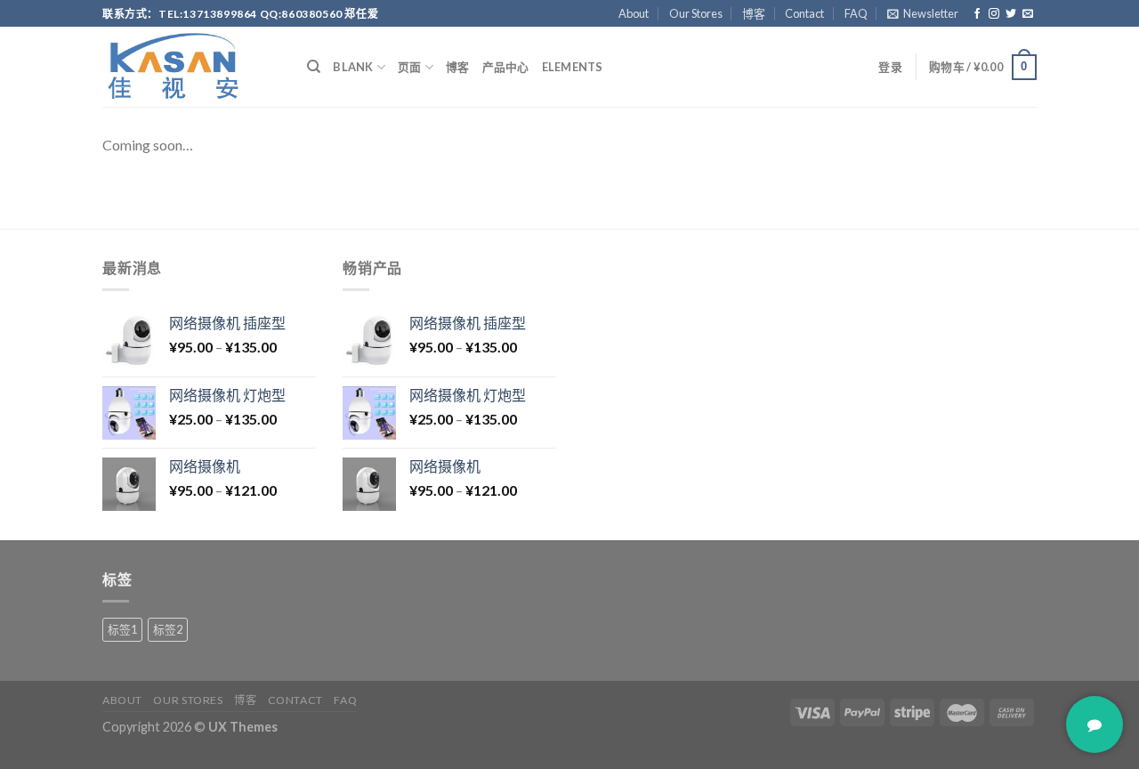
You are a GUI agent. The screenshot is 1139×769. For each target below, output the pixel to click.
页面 (410, 67)
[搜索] (313, 67)
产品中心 (505, 67)
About (633, 13)
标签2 (167, 629)
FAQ (856, 13)
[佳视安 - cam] (191, 67)
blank (353, 67)
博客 (753, 13)
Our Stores (696, 13)
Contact (804, 13)
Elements (572, 67)
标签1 (122, 629)
